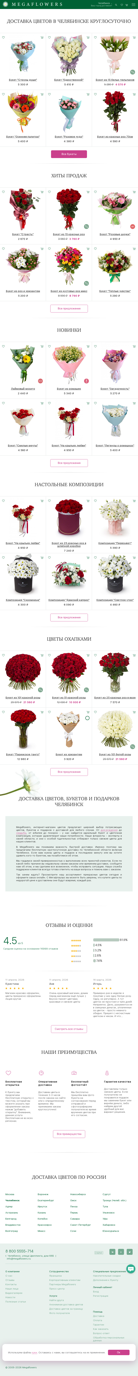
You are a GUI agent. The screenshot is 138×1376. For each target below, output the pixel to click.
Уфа (105, 1218)
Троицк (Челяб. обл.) (114, 1200)
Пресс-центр (57, 1288)
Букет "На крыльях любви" (69, 445)
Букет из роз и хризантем (23, 291)
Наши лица (11, 1288)
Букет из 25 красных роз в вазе (115, 697)
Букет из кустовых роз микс (69, 291)
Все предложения (69, 308)
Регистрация (100, 1295)
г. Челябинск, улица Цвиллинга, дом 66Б (29, 1255)
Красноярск (45, 1224)
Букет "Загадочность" (115, 388)
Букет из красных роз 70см (115, 136)
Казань (42, 1212)
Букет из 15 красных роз (69, 234)
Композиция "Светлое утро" (115, 600)
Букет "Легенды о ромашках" (115, 445)
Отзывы (9, 1280)
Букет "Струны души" (23, 79)
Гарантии (98, 1324)
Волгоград (11, 1230)
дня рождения (109, 830)
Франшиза (55, 1275)
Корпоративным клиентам (64, 1280)
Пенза (73, 1206)
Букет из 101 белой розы (115, 754)
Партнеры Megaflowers (62, 1284)
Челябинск (104, 3)
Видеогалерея (13, 1292)
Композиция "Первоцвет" (115, 543)
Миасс (41, 1230)
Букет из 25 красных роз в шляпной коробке (69, 544)
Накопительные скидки (107, 1275)
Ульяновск (109, 1212)
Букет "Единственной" (69, 79)
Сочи (73, 1230)
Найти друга (56, 1300)
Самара (75, 1218)
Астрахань (11, 1212)
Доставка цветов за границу (66, 1308)
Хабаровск (109, 1224)
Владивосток (13, 1224)
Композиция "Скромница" (23, 600)
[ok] (121, 1252)
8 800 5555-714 (19, 1251)
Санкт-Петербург (80, 1224)
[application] (99, 1251)
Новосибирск (78, 1194)
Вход (96, 1291)
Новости (10, 1297)
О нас (8, 1275)
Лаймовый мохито (23, 388)
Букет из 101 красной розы (23, 697)
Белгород (10, 1218)
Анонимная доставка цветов (66, 1304)
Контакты (11, 1284)
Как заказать (101, 1328)
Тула (105, 1206)
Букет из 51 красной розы (69, 697)
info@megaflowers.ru (19, 1258)
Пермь (74, 1212)
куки (34, 1352)
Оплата (97, 1320)
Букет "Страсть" (23, 234)
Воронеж (43, 1194)
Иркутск (42, 1206)
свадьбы (21, 832)
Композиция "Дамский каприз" (69, 600)
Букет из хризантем (69, 754)
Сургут (107, 1194)
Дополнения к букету (105, 1280)
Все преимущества (69, 1134)
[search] (116, 4)
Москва (9, 1194)
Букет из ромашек (69, 388)
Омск (73, 1200)
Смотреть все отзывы (69, 1029)
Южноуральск (111, 1230)
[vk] (112, 1252)
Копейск (43, 1218)
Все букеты (69, 154)
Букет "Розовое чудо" (69, 136)
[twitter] (130, 1252)
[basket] (126, 4)
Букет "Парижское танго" (23, 754)
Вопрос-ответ (101, 1333)
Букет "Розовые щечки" (115, 234)
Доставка (98, 1316)
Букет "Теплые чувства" (115, 291)
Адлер (9, 1206)
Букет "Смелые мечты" (23, 445)
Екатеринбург (46, 1200)
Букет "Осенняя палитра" (23, 136)
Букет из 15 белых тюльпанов (115, 79)
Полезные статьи (15, 1301)
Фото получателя (59, 1313)
